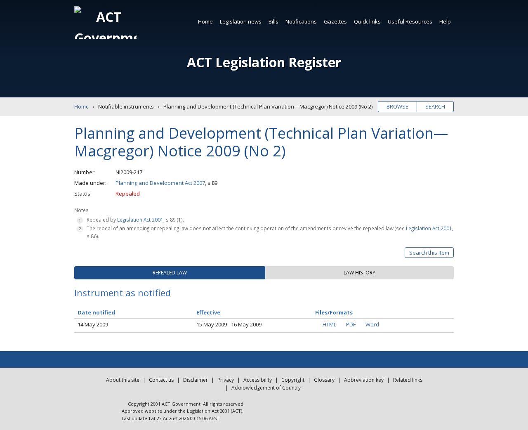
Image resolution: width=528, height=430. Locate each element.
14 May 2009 (93, 324)
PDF (351, 324)
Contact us (161, 379)
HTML (329, 324)
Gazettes (335, 21)
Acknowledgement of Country (266, 387)
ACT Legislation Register (264, 62)
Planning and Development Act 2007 (160, 183)
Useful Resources (410, 21)
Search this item (429, 252)
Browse (397, 106)
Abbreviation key (364, 379)
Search (435, 106)
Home (205, 21)
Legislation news (241, 21)
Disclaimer (195, 379)
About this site (122, 379)
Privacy (225, 379)
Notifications (301, 21)
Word (372, 324)
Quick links (367, 21)
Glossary (324, 379)
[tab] (169, 272)
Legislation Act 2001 (140, 219)
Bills (273, 21)
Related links (407, 379)
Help (445, 21)
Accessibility (257, 379)
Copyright (292, 379)
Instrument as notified (122, 292)
